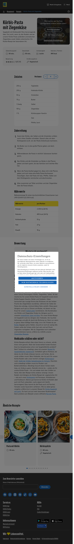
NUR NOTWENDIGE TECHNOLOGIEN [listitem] (37, 282)
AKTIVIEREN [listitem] (37, 278)
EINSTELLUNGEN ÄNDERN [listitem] (36, 287)
